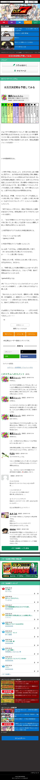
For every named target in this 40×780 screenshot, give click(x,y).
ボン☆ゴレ (8, 591)
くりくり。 (8, 617)
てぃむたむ (8, 600)
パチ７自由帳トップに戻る (20, 548)
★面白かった (20, 325)
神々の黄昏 (8, 634)
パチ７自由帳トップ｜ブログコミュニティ (24, 52)
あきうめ (13, 513)
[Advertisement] (20, 754)
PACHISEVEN (22, 776)
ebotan (13, 529)
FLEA (12, 453)
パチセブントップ (4, 52)
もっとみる (4, 704)
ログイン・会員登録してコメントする (20, 367)
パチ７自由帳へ (6, 674)
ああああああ (9, 608)
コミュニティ (12, 52)
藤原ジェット (15, 95)
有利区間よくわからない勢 (13, 652)
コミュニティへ (20, 738)
